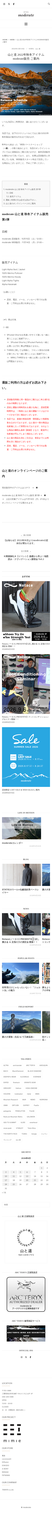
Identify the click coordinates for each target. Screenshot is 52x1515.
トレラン (44, 1134)
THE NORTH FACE (10, 1134)
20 (27, 1180)
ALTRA (6, 1065)
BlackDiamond (17, 1071)
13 (27, 1176)
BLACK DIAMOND (34, 1071)
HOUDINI (6, 1094)
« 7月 (4, 1193)
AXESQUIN (43, 1065)
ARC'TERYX (30, 1065)
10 (6, 1176)
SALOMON (31, 1117)
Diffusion (5, 1462)
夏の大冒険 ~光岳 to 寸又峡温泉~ (18, 1037)
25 (14, 1184)
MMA (37, 1094)
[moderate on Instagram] (4, 4)
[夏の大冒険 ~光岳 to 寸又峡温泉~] (21, 1022)
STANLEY (19, 1128)
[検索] (47, 1203)
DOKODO (5, 1465)
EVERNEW (37, 1077)
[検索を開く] (49, 4)
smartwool (33, 1122)
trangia (34, 1134)
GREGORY (7, 1088)
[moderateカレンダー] (21, 828)
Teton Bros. (32, 1128)
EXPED (6, 1082)
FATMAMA (6, 1475)
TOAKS (24, 1134)
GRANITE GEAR (30, 1082)
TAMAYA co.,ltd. (8, 1490)
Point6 (31, 1111)
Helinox (18, 1088)
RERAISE (5, 1472)
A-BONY (5, 1469)
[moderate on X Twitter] (9, 4)
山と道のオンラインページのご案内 (19, 203)
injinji (29, 1094)
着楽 (3, 1456)
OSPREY (26, 1105)
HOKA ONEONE (31, 1088)
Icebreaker (19, 1094)
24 (6, 1184)
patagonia (7, 1111)
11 (14, 1176)
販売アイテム (13, 196)
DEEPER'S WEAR (9, 1077)
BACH (5, 1071)
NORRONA (44, 1100)
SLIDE (23, 1122)
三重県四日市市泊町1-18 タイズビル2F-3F (17, 1394)
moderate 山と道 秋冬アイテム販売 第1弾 (22, 189)
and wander (17, 1065)
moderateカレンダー (12, 843)
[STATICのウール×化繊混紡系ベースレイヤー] (21, 875)
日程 (9, 193)
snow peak (7, 1128)
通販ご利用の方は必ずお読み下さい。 (20, 200)
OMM (5, 1105)
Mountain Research (10, 1100)
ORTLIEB (15, 1105)
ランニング (7, 1140)
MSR (24, 1100)
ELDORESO (24, 1077)
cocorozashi (6, 1459)
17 (6, 1180)
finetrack (16, 1082)
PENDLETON (20, 1111)
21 (35, 1180)
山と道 (38, 49)
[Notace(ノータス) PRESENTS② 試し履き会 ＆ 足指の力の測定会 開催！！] (21, 924)
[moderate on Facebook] (14, 4)
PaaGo (36, 1105)
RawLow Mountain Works (12, 1117)
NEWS (31, 49)
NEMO (32, 1100)
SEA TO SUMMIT (9, 1122)
